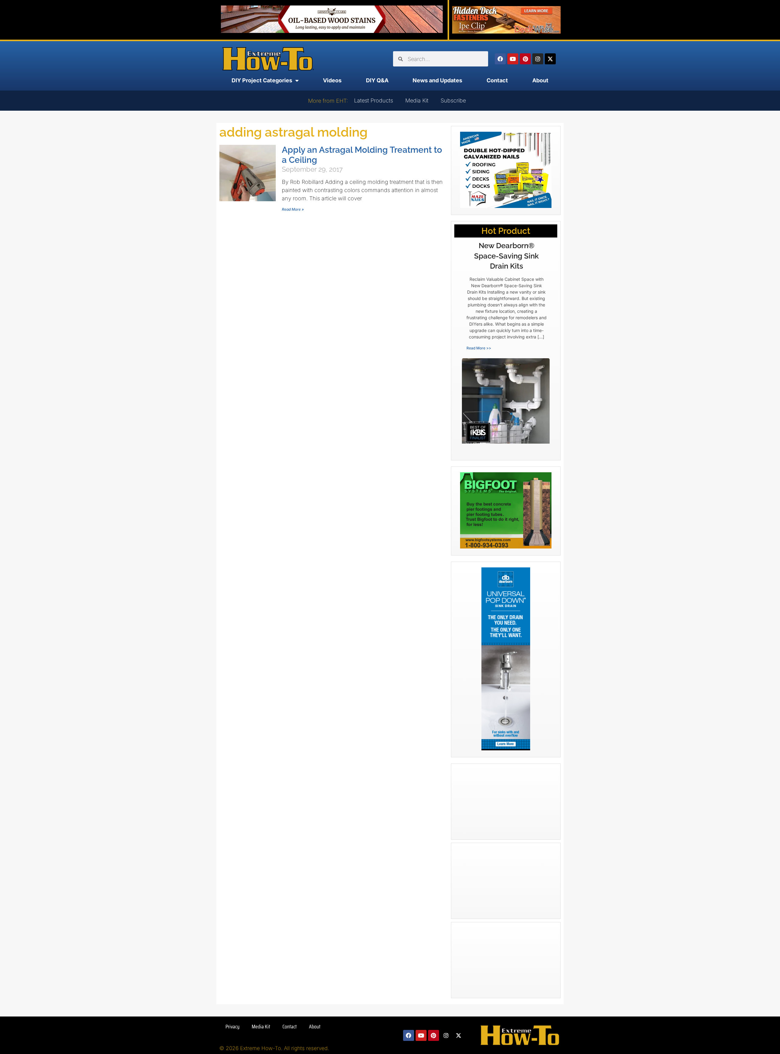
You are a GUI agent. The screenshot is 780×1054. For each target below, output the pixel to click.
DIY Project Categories (262, 80)
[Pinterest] (525, 58)
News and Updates (437, 80)
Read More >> (478, 348)
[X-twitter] (550, 58)
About (540, 80)
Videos (332, 80)
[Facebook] (500, 58)
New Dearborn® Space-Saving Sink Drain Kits (506, 255)
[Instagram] (537, 58)
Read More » (293, 209)
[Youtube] (512, 58)
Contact (497, 80)
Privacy (232, 1026)
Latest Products (373, 100)
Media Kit (416, 100)
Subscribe (453, 100)
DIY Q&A (377, 80)
